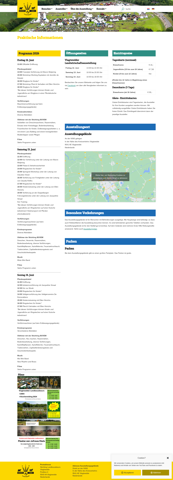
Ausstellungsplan (90, 229)
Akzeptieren (129, 473)
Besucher (46, 8)
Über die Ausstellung (81, 8)
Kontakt (101, 8)
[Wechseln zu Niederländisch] (148, 9)
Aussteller (61, 8)
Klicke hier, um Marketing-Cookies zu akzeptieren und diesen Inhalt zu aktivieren (110, 176)
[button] (168, 458)
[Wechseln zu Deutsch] (153, 9)
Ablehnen (157, 473)
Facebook (72, 85)
